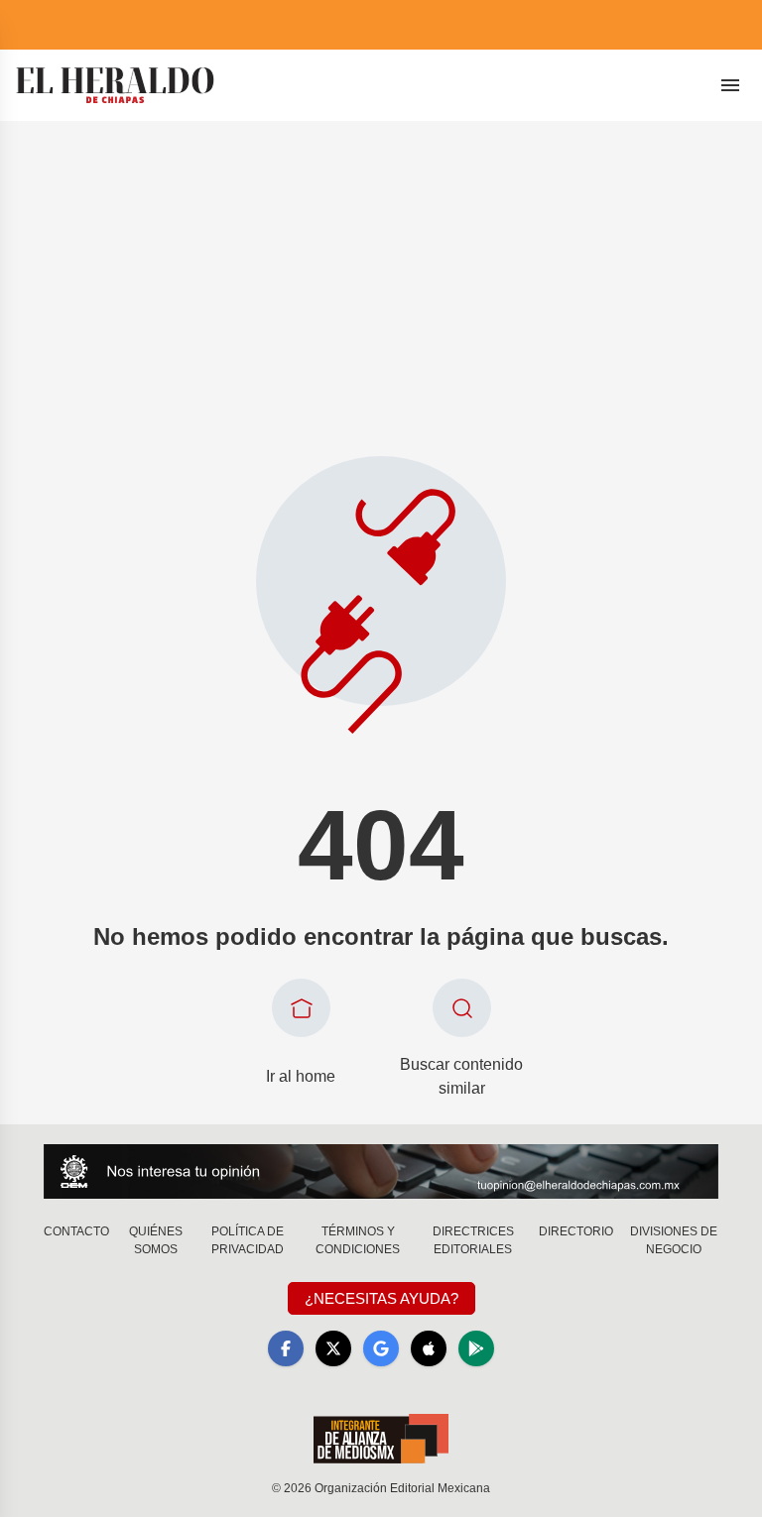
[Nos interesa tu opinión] (381, 1171)
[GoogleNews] (381, 1348)
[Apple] (428, 1348)
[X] (333, 1348)
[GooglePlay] (476, 1348)
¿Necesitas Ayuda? (381, 1298)
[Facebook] (286, 1348)
